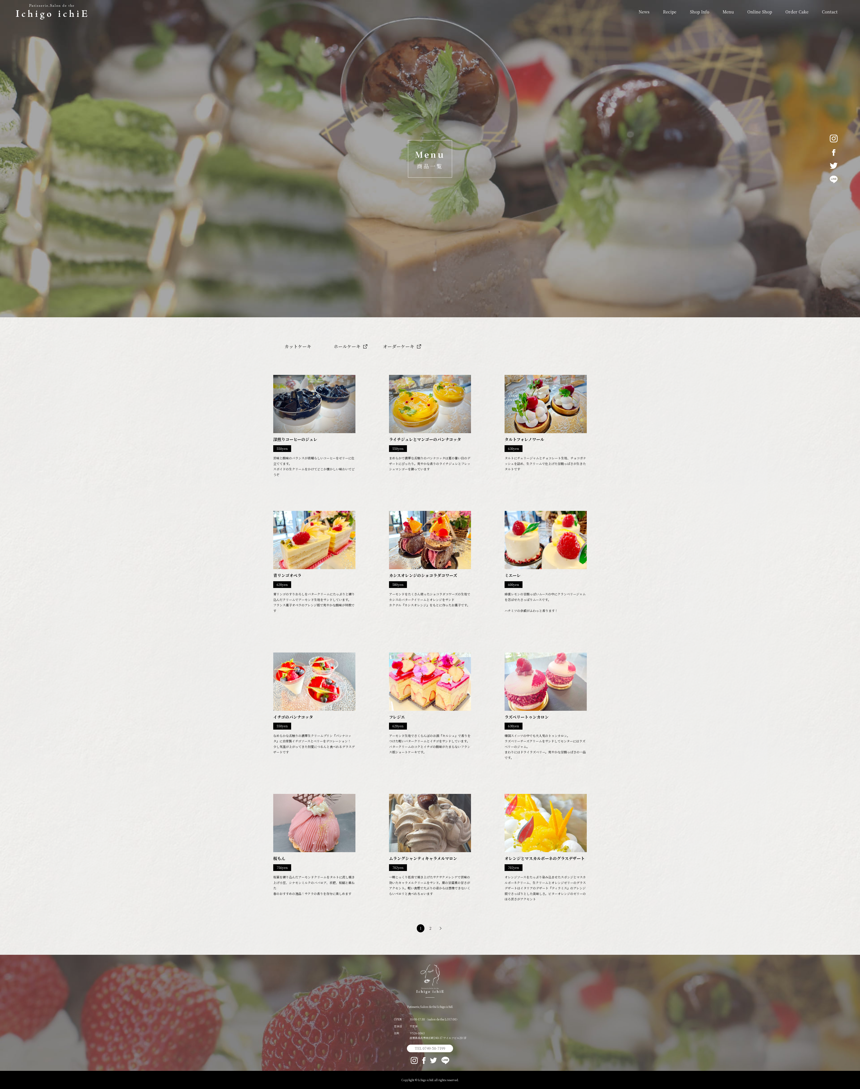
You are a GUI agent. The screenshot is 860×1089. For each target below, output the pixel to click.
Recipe (669, 12)
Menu (728, 12)
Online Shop (759, 12)
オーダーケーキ (398, 346)
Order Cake (796, 12)
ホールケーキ (347, 346)
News (644, 12)
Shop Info (699, 12)
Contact (830, 12)
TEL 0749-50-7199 (430, 1048)
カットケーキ (297, 346)
